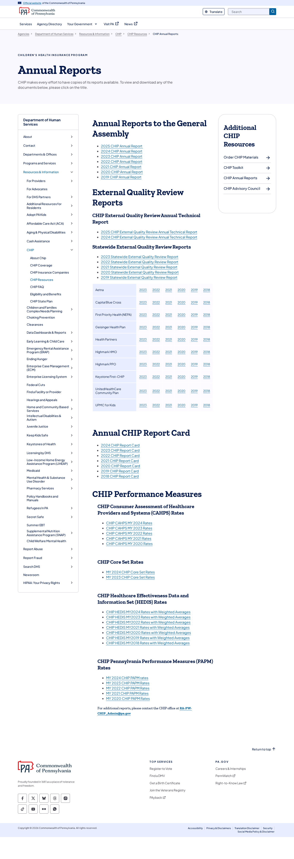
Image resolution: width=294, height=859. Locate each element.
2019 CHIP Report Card (120, 471)
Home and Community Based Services (47, 409)
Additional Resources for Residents (44, 206)
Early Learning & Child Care (45, 341)
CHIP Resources (41, 280)
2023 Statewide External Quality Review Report (139, 256)
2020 (181, 290)
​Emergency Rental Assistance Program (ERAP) (48, 350)
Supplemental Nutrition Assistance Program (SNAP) (46, 533)
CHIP (30, 250)
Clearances (35, 324)
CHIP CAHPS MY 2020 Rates (129, 543)
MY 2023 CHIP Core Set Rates (130, 577)
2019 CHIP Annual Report (121, 177)
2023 (143, 290)
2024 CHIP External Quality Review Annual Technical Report (149, 237)
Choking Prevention (41, 317)
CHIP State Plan (41, 301)
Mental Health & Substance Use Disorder (46, 479)
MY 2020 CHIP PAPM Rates (128, 698)
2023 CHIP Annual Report (121, 156)
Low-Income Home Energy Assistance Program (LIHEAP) (47, 462)
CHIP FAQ (37, 287)
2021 (168, 290)
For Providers (36, 181)
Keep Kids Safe (37, 435)
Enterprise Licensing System (47, 376)
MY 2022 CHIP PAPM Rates (127, 688)
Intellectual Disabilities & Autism (44, 418)
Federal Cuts (36, 385)
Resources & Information (41, 172)
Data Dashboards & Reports (46, 332)
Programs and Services (39, 163)
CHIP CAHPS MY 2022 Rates (129, 533)
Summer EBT (36, 525)
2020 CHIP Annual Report (122, 172)
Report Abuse (33, 549)
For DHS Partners (39, 197)
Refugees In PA (37, 508)
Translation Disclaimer (247, 828)
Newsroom (31, 575)
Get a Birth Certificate (165, 783)
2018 (206, 290)
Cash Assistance (38, 241)
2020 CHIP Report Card (120, 466)
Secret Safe (35, 517)
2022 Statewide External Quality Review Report (139, 262)
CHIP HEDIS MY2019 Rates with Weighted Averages (148, 637)
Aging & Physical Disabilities (46, 232)
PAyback (156, 797)
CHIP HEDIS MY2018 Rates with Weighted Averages (148, 643)
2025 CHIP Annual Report (122, 146)
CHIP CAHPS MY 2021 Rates (128, 538)
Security (267, 828)
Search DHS (31, 566)
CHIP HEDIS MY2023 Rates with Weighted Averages (148, 617)
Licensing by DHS (39, 453)
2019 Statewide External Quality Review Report (139, 277)
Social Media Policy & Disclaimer (256, 831)
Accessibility (195, 828)
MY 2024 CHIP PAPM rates (127, 677)
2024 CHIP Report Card (120, 445)
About (27, 136)
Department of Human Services (41, 122)
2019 (194, 290)
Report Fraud (32, 558)
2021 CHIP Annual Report (121, 166)
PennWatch (223, 776)
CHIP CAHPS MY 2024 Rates (129, 523)
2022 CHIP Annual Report (121, 161)
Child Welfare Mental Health (46, 541)
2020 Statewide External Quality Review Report (140, 272)
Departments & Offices (40, 154)
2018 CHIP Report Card (120, 476)
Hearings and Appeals (42, 400)
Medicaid (33, 470)
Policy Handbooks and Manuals (42, 498)
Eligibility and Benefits (45, 294)
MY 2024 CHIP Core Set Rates (130, 572)
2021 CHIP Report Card (120, 460)
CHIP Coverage (41, 265)
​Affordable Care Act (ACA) (45, 223)
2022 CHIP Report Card (120, 455)
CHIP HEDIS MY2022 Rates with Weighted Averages (148, 622)
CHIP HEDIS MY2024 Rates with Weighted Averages (148, 612)
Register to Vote (161, 768)
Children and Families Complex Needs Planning (44, 309)
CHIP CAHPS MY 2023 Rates (129, 528)
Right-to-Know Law (229, 783)
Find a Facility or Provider (44, 392)
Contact (29, 145)
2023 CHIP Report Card (120, 450)
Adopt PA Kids (36, 214)
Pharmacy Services (40, 488)
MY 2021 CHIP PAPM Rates (127, 693)
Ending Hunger (37, 359)
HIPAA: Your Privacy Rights (41, 583)
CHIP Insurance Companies (49, 272)
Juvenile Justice (37, 426)
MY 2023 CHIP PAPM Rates (127, 683)
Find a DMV (157, 776)
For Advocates (37, 189)
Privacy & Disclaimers (218, 828)
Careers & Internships (230, 768)
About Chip (38, 258)
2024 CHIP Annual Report (121, 151)
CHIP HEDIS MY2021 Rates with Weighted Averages (148, 627)
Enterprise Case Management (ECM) (48, 368)
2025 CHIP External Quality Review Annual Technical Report (149, 232)
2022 (156, 290)
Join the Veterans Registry (168, 790)
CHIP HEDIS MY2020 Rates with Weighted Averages (148, 632)
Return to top (261, 749)
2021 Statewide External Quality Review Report (139, 267)
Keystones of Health (41, 444)
